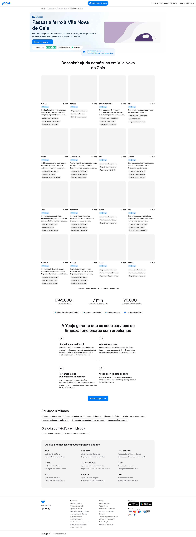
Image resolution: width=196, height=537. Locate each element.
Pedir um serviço (99, 3)
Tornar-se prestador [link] (77, 506)
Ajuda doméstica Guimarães (90, 454)
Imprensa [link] (102, 514)
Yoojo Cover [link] (103, 506)
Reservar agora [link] (41, 42)
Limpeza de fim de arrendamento (55, 420)
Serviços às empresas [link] (106, 511)
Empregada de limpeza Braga (55, 480)
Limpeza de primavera (73, 416)
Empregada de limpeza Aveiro (128, 469)
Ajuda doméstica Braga (52, 478)
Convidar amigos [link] (76, 516)
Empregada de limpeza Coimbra (55, 469)
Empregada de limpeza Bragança (92, 480)
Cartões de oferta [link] (76, 519)
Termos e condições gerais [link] (108, 516)
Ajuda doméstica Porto (52, 454)
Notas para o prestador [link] (78, 524)
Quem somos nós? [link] (76, 527)
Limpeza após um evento (117, 420)
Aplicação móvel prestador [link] (79, 511)
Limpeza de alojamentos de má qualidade (88, 420)
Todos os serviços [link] (59, 534)
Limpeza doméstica (112, 416)
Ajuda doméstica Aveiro (126, 466)
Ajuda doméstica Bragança (90, 478)
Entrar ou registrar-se (186, 3)
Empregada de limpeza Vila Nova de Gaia (95, 469)
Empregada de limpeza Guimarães (93, 457)
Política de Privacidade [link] (107, 519)
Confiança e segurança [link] (107, 508)
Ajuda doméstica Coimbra (53, 466)
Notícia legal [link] (103, 522)
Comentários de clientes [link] (78, 514)
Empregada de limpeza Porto (55, 457)
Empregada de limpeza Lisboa (76, 433)
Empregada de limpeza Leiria (128, 480)
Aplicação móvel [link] (76, 508)
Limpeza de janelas (93, 416)
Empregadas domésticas (109, 288)
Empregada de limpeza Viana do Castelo (132, 457)
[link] (54, 100)
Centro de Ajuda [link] (104, 503)
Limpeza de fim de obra (52, 416)
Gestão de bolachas (106, 524)
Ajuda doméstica (92, 288)
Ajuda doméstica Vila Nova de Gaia (93, 466)
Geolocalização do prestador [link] (80, 522)
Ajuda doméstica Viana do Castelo (129, 454)
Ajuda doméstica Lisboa (52, 433)
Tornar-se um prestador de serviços (164, 3)
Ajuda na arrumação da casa (134, 416)
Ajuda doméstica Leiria (125, 478)
